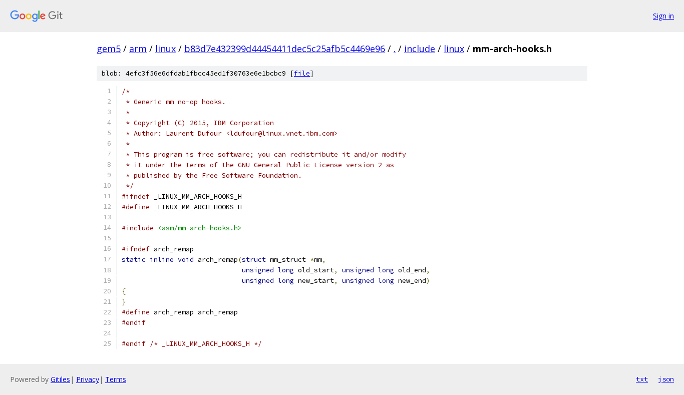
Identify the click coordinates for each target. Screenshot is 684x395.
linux (165, 49)
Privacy (87, 379)
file (302, 73)
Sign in (663, 16)
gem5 (109, 49)
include (419, 49)
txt (642, 378)
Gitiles (60, 379)
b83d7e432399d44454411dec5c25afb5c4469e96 (284, 49)
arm (138, 49)
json (666, 378)
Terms (115, 379)
